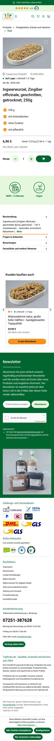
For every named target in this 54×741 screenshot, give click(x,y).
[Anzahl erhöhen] (31, 158)
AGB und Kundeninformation (15, 587)
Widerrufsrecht (9, 579)
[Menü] (15, 16)
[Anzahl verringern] (15, 158)
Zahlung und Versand (12, 591)
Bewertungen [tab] (9, 242)
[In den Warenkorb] (43, 158)
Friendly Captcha (40, 421)
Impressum (7, 567)
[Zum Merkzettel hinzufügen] (46, 42)
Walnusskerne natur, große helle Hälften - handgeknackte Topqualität (26, 320)
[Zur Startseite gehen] (8, 16)
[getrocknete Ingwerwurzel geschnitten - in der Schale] (27, 53)
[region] (27, 53)
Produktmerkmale (10, 595)
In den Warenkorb (27, 341)
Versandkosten (9, 705)
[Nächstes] (50, 309)
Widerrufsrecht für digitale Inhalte (17, 583)
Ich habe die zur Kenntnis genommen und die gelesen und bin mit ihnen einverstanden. (27, 435)
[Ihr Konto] (43, 16)
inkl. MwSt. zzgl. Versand (15, 146)
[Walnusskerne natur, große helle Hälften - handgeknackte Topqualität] (27, 294)
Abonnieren (40, 404)
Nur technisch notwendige (28, 737)
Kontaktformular (10, 599)
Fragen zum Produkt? (16, 74)
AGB (33, 435)
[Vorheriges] (3, 309)
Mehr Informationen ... (27, 725)
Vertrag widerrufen (14, 644)
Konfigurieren (43, 730)
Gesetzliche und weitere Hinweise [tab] (19, 248)
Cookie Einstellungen (11, 575)
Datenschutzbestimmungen (29, 432)
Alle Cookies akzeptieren (18, 730)
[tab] (25, 224)
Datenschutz (8, 571)
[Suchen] (32, 16)
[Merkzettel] (38, 16)
